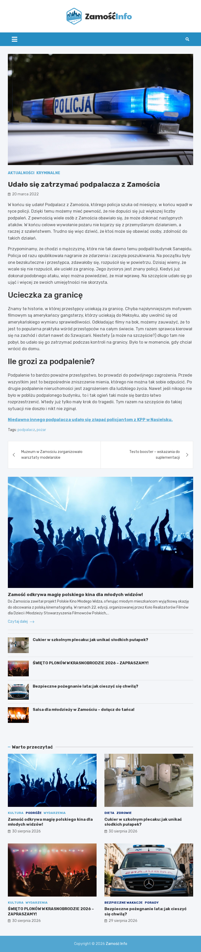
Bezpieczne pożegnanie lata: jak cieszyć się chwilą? (85, 686)
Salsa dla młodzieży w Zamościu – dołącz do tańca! (84, 709)
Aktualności (21, 173)
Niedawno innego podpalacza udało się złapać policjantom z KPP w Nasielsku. (90, 419)
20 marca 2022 (25, 194)
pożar (41, 430)
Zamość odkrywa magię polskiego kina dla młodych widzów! (75, 594)
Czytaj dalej (18, 621)
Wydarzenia (55, 813)
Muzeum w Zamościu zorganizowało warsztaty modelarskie (51, 455)
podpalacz (26, 430)
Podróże (34, 813)
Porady (152, 902)
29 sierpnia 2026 (123, 921)
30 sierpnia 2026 (26, 831)
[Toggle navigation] (14, 39)
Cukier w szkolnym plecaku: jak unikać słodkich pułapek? (90, 639)
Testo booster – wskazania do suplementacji (154, 455)
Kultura (16, 813)
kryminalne (48, 173)
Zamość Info (116, 944)
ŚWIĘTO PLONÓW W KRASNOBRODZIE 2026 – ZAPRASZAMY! (91, 663)
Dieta (109, 813)
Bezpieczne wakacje (123, 902)
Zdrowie (124, 813)
